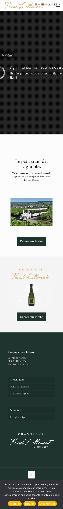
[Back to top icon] (31, 474)
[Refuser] (58, 494)
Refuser (29, 503)
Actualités (15, 410)
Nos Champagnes (19, 393)
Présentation (17, 379)
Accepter (15, 503)
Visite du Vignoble (19, 386)
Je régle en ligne (18, 417)
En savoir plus (47, 503)
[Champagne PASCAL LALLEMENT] (25, 5)
